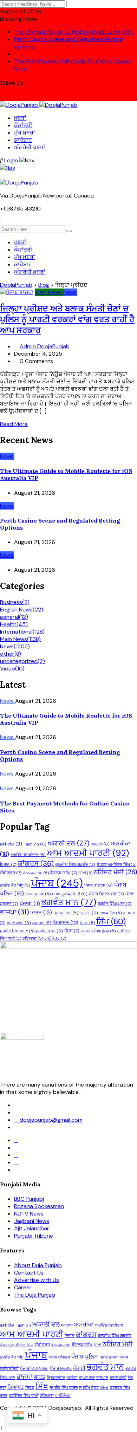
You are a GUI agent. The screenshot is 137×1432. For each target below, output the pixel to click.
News (15, 646)
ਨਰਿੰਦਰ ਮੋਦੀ (115, 872)
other (10, 653)
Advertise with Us (36, 1280)
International (22, 631)
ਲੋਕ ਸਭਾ (41, 922)
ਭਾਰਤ (41, 912)
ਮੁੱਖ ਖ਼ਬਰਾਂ (24, 132)
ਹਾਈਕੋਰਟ (55, 938)
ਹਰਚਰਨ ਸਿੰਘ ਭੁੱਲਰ (98, 930)
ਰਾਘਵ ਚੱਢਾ (110, 913)
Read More (14, 424)
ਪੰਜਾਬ (57, 883)
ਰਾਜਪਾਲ (102, 1377)
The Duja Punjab (34, 1294)
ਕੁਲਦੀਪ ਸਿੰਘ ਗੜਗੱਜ (75, 864)
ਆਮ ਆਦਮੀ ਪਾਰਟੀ (88, 853)
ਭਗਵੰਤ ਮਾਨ (68, 902)
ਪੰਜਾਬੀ (30, 903)
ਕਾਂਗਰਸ (36, 863)
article (11, 844)
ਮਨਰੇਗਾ (88, 913)
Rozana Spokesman (39, 1206)
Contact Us (29, 1272)
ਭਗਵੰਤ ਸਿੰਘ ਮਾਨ (114, 904)
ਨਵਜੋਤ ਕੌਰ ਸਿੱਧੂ (15, 885)
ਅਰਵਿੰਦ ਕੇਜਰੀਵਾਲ (28, 854)
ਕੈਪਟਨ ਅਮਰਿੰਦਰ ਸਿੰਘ (116, 864)
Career (23, 1287)
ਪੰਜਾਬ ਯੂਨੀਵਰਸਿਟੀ (69, 894)
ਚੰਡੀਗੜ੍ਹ (11, 873)
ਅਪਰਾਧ (100, 844)
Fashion (35, 844)
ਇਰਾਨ (8, 864)
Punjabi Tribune (33, 1235)
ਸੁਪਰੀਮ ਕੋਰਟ (49, 931)
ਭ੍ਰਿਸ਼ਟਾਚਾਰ (65, 913)
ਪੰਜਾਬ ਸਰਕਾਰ (61, 1368)
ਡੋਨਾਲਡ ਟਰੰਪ (36, 872)
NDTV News (29, 1213)
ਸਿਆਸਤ (65, 922)
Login (11, 160)
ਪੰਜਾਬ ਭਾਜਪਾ (38, 894)
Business (15, 602)
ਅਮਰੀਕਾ (84, 1324)
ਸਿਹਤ (87, 922)
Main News (20, 639)
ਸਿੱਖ (111, 921)
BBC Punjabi (29, 1199)
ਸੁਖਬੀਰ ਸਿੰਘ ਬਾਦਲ (17, 930)
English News (21, 609)
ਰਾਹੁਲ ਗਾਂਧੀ (19, 923)
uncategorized (22, 661)
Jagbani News (31, 1221)
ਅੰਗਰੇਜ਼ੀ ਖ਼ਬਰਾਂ (29, 147)
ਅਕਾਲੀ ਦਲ (68, 843)
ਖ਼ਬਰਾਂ (20, 118)
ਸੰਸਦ (71, 931)
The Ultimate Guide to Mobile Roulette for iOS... (74, 31)
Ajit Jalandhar (31, 1228)
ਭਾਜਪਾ (14, 912)
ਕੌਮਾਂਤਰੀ (23, 125)
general (14, 617)
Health (14, 624)
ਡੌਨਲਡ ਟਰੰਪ (63, 873)
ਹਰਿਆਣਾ (32, 938)
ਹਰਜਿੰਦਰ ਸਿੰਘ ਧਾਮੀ (23, 1395)
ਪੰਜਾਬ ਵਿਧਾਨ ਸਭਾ (106, 894)
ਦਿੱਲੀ (85, 872)
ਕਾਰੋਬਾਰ (23, 140)
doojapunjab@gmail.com (50, 1119)
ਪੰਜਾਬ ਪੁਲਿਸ (84, 1356)
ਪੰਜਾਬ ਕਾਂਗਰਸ (98, 885)
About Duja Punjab (38, 1265)
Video (12, 668)
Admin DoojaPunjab (45, 346)
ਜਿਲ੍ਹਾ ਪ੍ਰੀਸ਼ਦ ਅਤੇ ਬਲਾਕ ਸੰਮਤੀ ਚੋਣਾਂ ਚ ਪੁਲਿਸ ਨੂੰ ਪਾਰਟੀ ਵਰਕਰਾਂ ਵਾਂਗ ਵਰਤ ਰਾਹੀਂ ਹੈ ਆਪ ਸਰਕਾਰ (67, 319)
